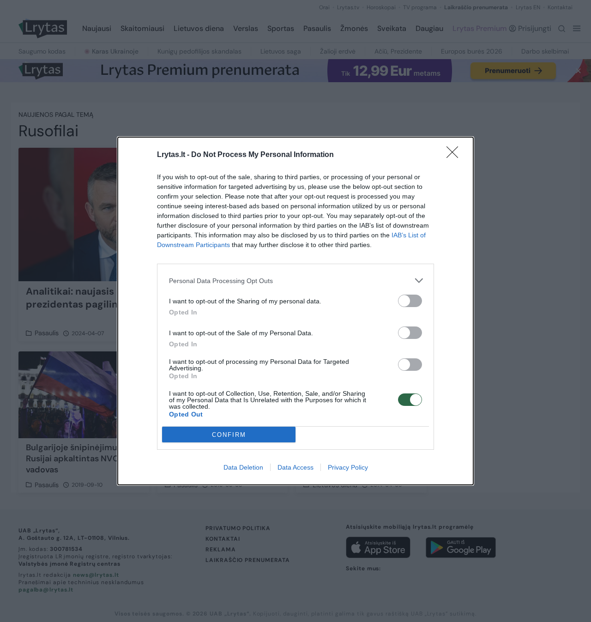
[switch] (410, 301)
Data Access (295, 467)
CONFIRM (229, 434)
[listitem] (295, 280)
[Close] (455, 155)
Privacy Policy (348, 467)
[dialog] (295, 311)
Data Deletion (243, 467)
